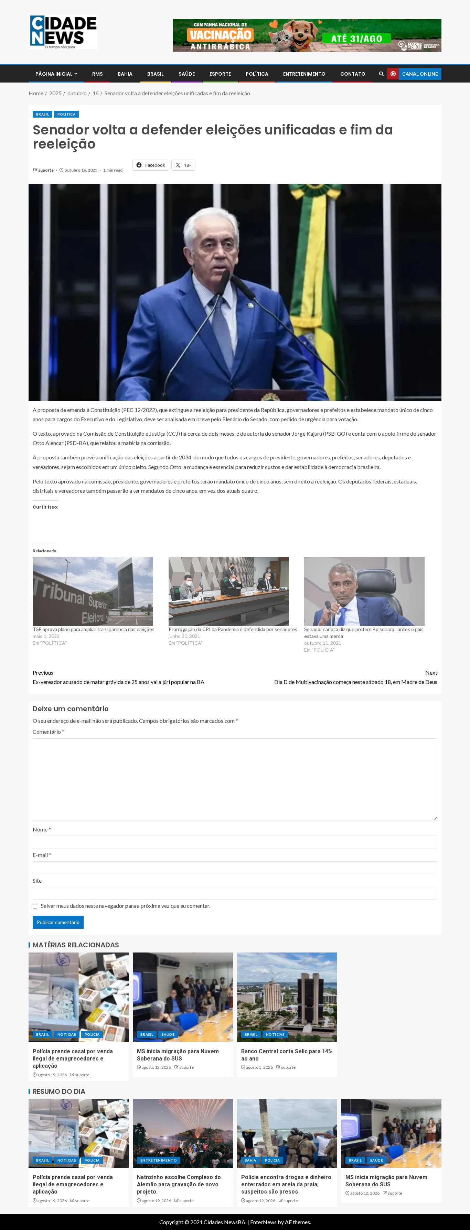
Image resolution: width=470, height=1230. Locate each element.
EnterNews (263, 1222)
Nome (42, 829)
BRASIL (155, 73)
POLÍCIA (92, 1034)
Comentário (48, 731)
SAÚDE (187, 73)
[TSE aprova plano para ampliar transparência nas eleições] (97, 591)
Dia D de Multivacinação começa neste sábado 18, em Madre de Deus (355, 677)
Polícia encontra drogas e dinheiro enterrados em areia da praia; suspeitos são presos (286, 1184)
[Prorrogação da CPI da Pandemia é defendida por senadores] (233, 591)
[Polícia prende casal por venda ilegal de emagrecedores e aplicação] (79, 997)
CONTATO (352, 73)
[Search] (381, 73)
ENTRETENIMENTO (304, 73)
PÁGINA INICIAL (54, 73)
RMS (97, 73)
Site (37, 880)
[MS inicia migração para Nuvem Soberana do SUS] (183, 997)
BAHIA (125, 73)
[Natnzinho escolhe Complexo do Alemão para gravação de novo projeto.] (183, 1133)
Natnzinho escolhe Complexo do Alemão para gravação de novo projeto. (179, 1184)
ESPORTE (220, 73)
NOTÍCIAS (66, 1034)
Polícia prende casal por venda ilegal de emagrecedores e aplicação (73, 1058)
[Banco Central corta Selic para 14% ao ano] (287, 997)
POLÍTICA (257, 73)
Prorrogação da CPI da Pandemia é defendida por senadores (233, 629)
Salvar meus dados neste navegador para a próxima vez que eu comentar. (125, 905)
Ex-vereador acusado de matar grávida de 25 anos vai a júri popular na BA (118, 677)
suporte (46, 170)
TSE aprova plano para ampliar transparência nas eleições (93, 629)
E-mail (42, 854)
